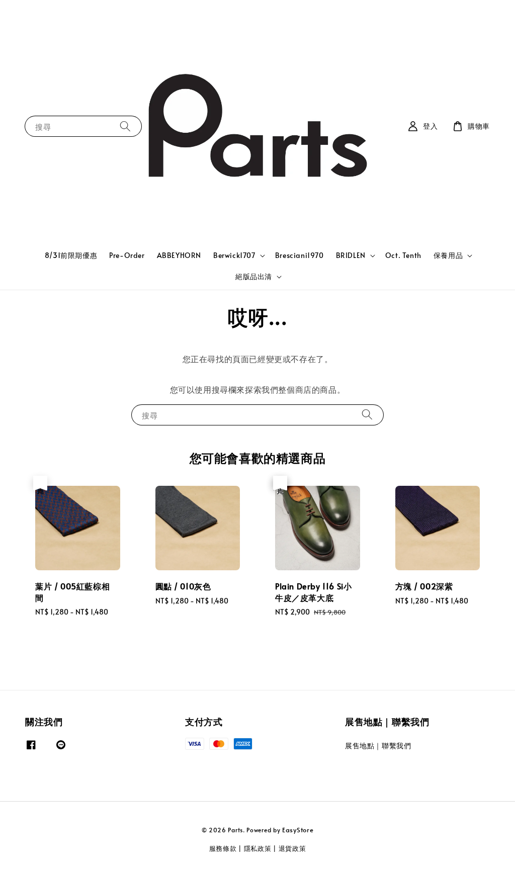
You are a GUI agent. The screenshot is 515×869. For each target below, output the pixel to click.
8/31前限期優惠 (71, 255)
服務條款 (223, 848)
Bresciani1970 (299, 255)
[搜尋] (125, 126)
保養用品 (448, 255)
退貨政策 (292, 848)
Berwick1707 (234, 255)
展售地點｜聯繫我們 (378, 745)
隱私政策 (258, 848)
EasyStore (297, 829)
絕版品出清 (253, 276)
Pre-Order (126, 255)
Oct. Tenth (403, 255)
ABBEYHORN (179, 255)
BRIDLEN (351, 255)
